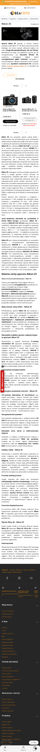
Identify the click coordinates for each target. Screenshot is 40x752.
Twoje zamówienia (8, 611)
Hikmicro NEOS (6, 722)
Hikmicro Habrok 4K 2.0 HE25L (11, 730)
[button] (20, 605)
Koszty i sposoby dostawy (10, 671)
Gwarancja (5, 708)
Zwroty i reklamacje (8, 702)
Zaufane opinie (7, 633)
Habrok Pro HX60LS (8, 733)
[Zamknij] (2, 366)
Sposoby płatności (8, 677)
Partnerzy (5, 657)
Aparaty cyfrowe (23, 19)
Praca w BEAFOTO (7, 639)
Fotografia (13, 19)
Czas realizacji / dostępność (11, 679)
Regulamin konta (7, 645)
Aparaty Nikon (34, 19)
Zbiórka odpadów (8, 711)
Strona (15, 86)
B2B (3, 636)
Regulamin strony (7, 648)
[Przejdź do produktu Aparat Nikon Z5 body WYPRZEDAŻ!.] (10, 99)
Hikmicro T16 (6, 725)
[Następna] (38, 3)
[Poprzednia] (2, 3)
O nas (4, 631)
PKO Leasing (6, 685)
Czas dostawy (6, 674)
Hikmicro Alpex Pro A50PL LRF (11, 739)
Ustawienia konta (7, 614)
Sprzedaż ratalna (7, 682)
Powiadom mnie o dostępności (29, 119)
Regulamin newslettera (9, 654)
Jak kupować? (6, 668)
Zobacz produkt (10, 121)
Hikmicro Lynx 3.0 (7, 728)
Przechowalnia (6, 617)
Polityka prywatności (8, 651)
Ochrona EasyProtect (9, 705)
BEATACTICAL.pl (11, 8)
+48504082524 (31, 8)
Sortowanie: (20, 79)
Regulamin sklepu (7, 642)
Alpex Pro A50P (6, 736)
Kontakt (4, 628)
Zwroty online (6, 699)
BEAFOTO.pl (4, 19)
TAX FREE (4, 688)
